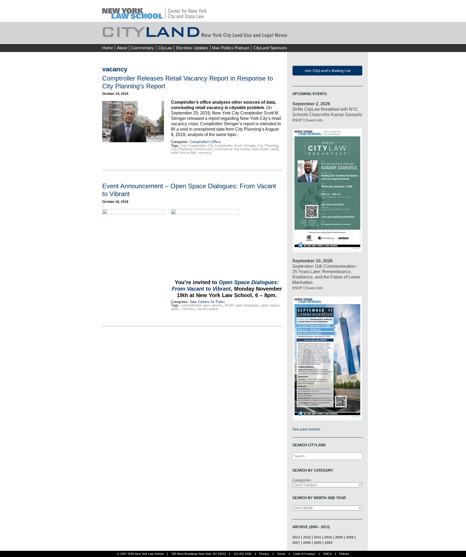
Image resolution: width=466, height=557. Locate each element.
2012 (307, 537)
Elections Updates (192, 48)
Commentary (142, 48)
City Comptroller (193, 146)
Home (107, 48)
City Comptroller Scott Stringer (231, 146)
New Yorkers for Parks (207, 302)
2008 (350, 537)
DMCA (327, 553)
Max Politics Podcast (230, 48)
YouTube (363, 37)
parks (175, 309)
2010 (328, 537)
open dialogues (247, 305)
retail (274, 149)
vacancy (204, 153)
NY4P (229, 305)
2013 (296, 537)
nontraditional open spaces (201, 305)
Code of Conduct (304, 553)
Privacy (264, 553)
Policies (344, 553)
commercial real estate (232, 149)
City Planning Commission (191, 149)
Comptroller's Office (205, 142)
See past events (306, 429)
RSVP (297, 120)
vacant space (207, 309)
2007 (296, 542)
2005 (317, 542)
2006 (307, 542)
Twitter (353, 37)
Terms (281, 553)
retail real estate (183, 153)
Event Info (314, 120)
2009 (339, 537)
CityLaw (165, 48)
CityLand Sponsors (270, 48)
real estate (260, 149)
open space (270, 305)
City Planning (267, 146)
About (122, 48)
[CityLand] (154, 10)
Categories (301, 480)
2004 (328, 542)
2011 (317, 537)
